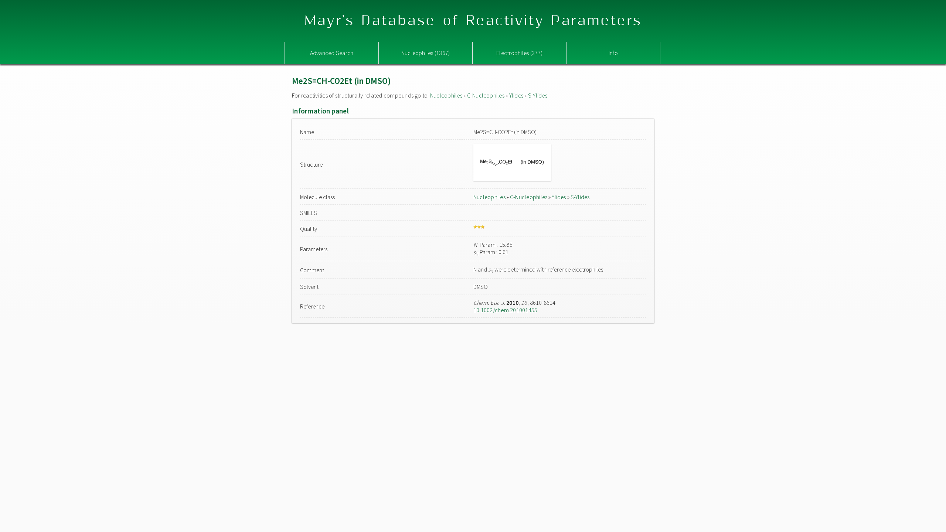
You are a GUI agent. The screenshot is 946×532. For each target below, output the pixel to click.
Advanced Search (332, 53)
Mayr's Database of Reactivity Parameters (473, 21)
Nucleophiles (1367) (425, 53)
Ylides (516, 95)
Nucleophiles (446, 95)
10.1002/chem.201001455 (505, 310)
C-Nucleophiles (485, 95)
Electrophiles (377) (519, 53)
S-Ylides (537, 95)
